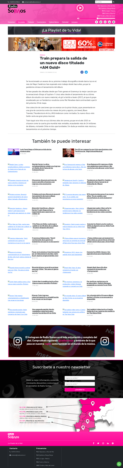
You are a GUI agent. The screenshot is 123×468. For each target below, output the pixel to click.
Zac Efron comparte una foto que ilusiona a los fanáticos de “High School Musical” (93, 150)
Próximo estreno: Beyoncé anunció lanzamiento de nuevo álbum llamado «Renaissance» (46, 196)
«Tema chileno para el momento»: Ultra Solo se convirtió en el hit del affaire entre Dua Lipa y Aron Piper (101, 240)
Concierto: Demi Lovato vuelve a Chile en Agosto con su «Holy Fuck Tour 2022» (100, 226)
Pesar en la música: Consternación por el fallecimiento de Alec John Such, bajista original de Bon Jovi (45, 254)
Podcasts (31, 22)
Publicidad (65, 22)
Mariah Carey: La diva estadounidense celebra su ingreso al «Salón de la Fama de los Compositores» (46, 167)
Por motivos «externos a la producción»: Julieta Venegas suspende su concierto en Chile (99, 283)
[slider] (97, 18)
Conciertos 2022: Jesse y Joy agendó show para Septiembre (99, 253)
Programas (11, 22)
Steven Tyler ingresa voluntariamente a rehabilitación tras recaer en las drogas (45, 297)
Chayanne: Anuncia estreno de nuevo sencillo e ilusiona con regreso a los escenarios (44, 182)
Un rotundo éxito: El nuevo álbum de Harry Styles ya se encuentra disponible (100, 297)
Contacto (74, 22)
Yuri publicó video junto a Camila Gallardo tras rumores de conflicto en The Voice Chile (101, 311)
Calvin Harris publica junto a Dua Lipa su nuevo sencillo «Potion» (45, 282)
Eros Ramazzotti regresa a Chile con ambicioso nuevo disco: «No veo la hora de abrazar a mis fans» (100, 166)
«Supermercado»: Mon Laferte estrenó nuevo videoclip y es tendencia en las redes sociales (99, 210)
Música (42, 55)
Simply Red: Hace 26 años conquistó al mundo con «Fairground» (97, 269)
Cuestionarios (41, 22)
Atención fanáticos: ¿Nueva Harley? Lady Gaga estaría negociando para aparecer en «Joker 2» (43, 211)
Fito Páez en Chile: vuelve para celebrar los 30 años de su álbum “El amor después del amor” (45, 226)
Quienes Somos (54, 22)
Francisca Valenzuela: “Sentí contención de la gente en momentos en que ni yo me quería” (45, 240)
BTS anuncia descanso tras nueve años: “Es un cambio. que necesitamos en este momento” (100, 196)
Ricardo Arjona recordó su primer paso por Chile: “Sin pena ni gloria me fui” (45, 269)
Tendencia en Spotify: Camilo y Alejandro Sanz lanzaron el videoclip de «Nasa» (99, 182)
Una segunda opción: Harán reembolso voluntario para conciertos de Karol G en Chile (44, 311)
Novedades (21, 22)
